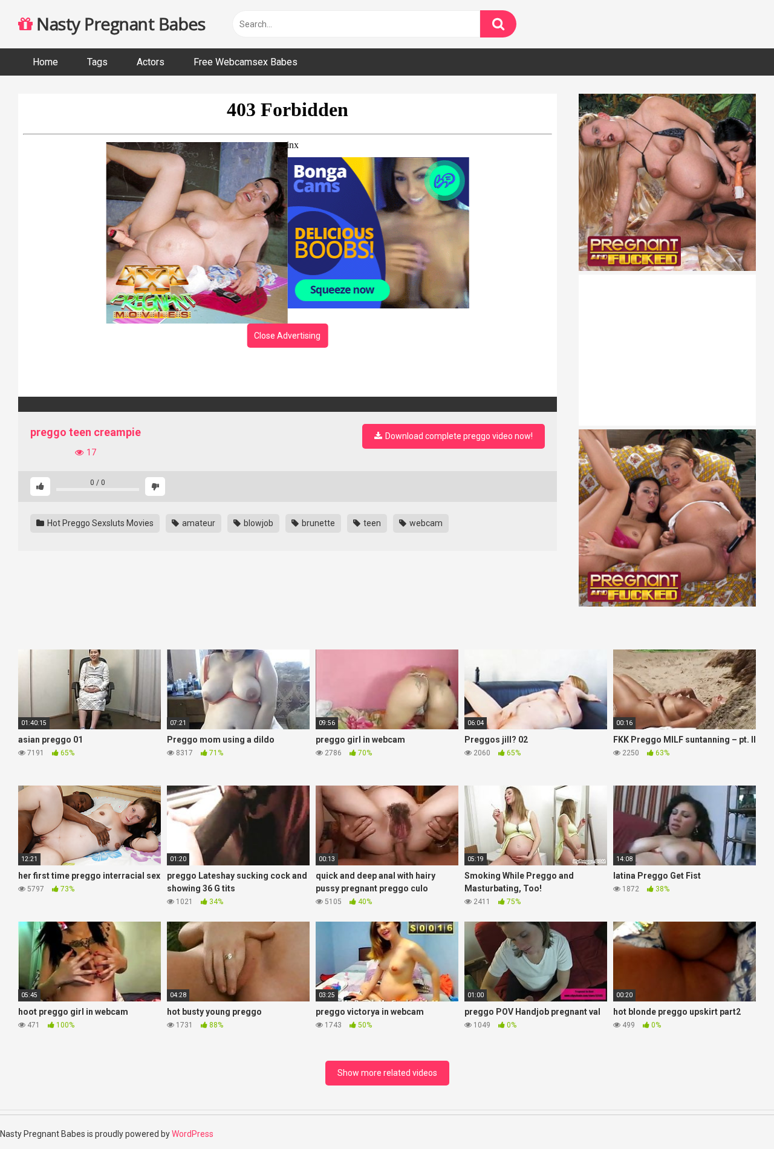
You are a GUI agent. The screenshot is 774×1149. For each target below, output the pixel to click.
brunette (317, 523)
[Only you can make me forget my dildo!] (287, 404)
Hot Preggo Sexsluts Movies (99, 523)
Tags (97, 62)
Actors (150, 62)
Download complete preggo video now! (458, 436)
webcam (425, 523)
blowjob (257, 523)
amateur (197, 523)
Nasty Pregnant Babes (119, 23)
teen (371, 523)
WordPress (192, 1134)
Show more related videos (387, 1073)
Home (45, 62)
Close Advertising (287, 335)
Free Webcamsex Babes (246, 62)
